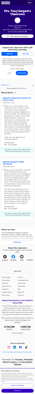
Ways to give (6, 295)
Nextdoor (30, 260)
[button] (17, 36)
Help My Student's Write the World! (13, 163)
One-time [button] (25, 54)
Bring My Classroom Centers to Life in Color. (17, 99)
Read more (17, 242)
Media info (21, 292)
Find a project (6, 277)
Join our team (22, 283)
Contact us (21, 295)
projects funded (26, 327)
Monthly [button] (9, 54)
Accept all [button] (17, 390)
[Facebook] (20, 347)
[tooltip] (26, 31)
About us (20, 277)
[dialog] (17, 381)
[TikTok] (26, 347)
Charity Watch (9, 320)
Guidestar (17, 322)
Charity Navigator (21, 320)
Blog (19, 289)
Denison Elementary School (17, 25)
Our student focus (23, 280)
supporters (9, 327)
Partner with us (6, 286)
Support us (5, 289)
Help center (17, 271)
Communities (21, 286)
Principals (28, 359)
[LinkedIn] (14, 347)
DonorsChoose (5, 2)
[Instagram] (8, 347)
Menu (30, 2)
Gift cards (5, 283)
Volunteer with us (7, 292)
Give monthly (6, 280)
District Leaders (10, 362)
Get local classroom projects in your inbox (17, 352)
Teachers (19, 359)
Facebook (13, 260)
